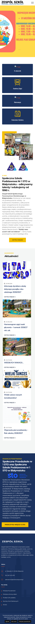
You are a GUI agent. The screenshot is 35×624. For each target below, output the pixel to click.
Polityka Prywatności (9, 590)
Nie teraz (13, 621)
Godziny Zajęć (17, 89)
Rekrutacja (17, 102)
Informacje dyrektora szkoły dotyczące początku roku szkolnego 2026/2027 (15, 289)
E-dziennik (17, 71)
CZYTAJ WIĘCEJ (9, 297)
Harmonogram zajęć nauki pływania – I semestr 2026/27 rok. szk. (15, 327)
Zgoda (7, 621)
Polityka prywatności (24, 621)
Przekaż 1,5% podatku (9, 597)
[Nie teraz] (33, 618)
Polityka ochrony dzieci (10, 594)
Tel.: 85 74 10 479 (10, 575)
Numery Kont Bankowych (10, 601)
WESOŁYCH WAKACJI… (13, 362)
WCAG (5, 604)
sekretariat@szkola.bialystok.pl (14, 579)
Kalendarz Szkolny (17, 120)
